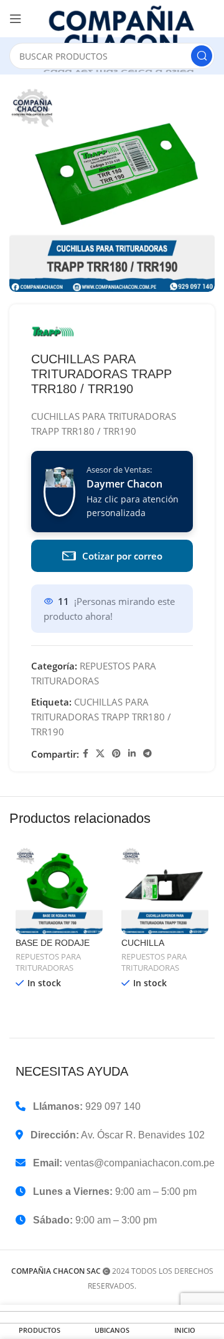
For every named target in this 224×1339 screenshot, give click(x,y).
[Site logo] (124, 38)
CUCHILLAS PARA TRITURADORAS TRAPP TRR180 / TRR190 (101, 717)
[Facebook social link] (85, 753)
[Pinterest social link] (116, 753)
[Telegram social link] (147, 753)
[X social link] (100, 753)
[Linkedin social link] (131, 753)
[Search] (201, 55)
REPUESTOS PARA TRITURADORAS (48, 962)
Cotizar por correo (122, 556)
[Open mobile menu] (15, 18)
